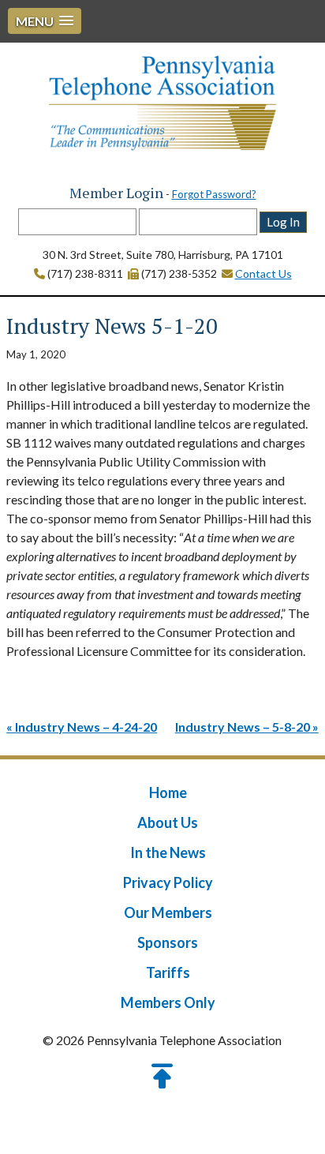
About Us (167, 822)
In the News (168, 852)
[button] (44, 21)
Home (168, 792)
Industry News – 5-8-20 (242, 726)
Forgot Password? (214, 194)
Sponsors (167, 942)
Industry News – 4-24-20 (86, 726)
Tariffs (168, 972)
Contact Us (263, 273)
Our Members (168, 912)
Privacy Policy (168, 882)
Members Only (168, 1002)
